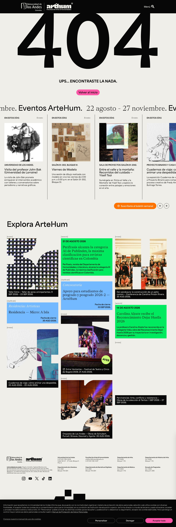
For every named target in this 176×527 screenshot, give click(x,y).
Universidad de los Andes (14, 467)
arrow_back (160, 205)
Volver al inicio (88, 92)
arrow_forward (166, 205)
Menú (147, 6)
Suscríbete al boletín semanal (137, 205)
